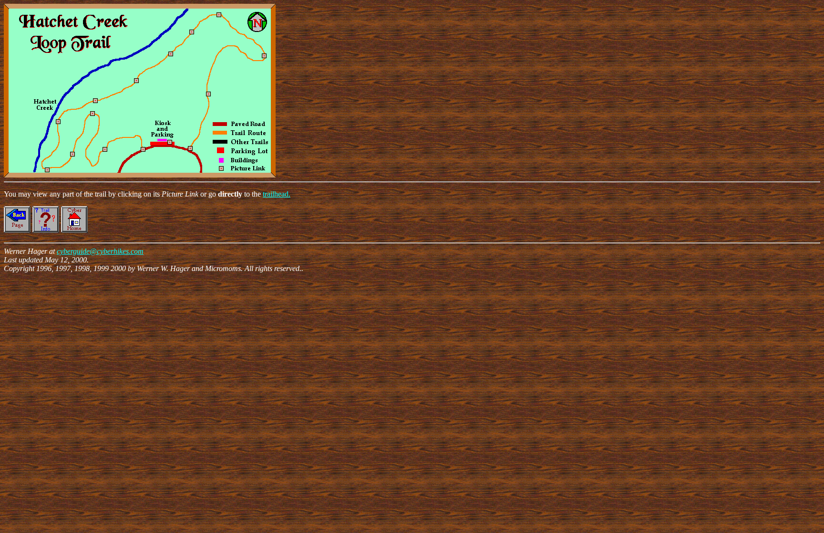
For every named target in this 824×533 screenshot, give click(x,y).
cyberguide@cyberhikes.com (100, 251)
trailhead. (276, 194)
